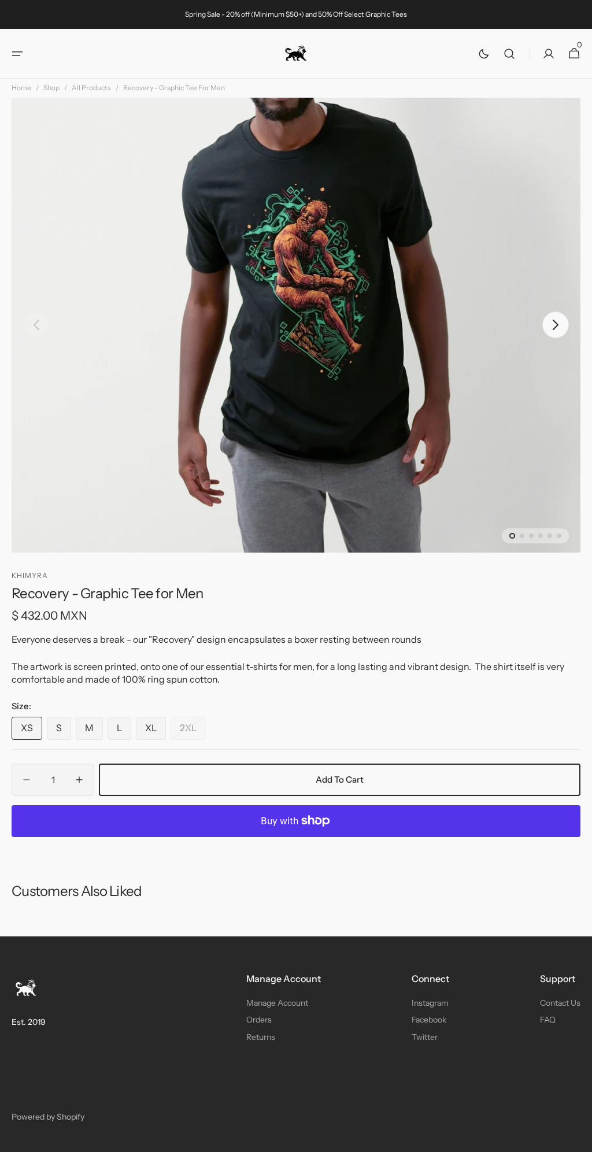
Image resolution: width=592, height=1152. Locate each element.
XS (31, 730)
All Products (91, 87)
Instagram (430, 1003)
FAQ (548, 1019)
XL (155, 730)
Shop (51, 87)
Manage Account (277, 1003)
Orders (259, 1019)
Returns (260, 1037)
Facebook (429, 1019)
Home (21, 87)
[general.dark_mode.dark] (484, 53)
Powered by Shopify (48, 1117)
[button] (17, 53)
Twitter (425, 1037)
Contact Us (560, 1003)
